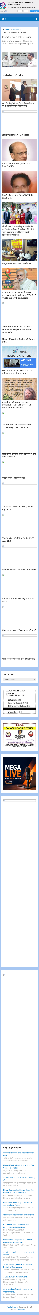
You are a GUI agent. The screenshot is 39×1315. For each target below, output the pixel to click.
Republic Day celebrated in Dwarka (19, 569)
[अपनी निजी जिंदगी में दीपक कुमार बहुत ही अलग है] (19, 645)
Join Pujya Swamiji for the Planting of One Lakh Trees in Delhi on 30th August (16, 405)
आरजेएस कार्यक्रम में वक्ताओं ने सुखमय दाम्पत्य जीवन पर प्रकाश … (17, 1290)
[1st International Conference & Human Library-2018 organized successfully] (19, 313)
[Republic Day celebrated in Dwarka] (19, 556)
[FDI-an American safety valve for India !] (19, 585)
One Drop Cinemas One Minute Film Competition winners (17, 372)
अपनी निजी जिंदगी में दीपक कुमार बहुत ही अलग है (18, 658)
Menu (3, 19)
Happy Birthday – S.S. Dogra (15, 134)
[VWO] (7, 11)
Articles (16, 30)
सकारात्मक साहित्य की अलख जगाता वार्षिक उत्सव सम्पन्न (18, 1154)
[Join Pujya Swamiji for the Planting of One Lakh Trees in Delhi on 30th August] (19, 389)
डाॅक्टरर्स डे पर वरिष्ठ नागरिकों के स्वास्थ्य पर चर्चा (18, 1215)
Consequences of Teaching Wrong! (19, 630)
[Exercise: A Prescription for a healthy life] (19, 150)
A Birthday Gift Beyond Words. (15, 1277)
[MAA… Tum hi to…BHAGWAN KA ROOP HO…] (19, 182)
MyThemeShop (23, 1309)
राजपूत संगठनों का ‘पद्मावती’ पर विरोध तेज (16, 263)
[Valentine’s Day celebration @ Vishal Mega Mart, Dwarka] (19, 417)
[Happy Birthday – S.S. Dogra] (19, 121)
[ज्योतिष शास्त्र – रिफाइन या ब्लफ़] (19, 468)
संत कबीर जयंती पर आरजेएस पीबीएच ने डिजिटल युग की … (19, 1179)
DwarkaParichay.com (12, 41)
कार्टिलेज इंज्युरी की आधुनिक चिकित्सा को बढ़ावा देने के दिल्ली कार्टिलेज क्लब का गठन (18, 104)
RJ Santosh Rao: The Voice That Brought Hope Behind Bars (16, 1226)
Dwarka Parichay (13, 1307)
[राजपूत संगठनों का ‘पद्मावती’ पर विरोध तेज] (19, 250)
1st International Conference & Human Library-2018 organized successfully (17, 329)
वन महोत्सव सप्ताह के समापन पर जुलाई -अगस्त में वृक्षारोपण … (18, 1253)
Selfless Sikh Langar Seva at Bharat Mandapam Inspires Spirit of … (17, 1241)
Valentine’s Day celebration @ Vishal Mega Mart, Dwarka (16, 426)
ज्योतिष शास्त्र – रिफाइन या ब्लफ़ (13, 478)
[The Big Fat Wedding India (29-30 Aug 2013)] (19, 525)
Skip (22, 11)
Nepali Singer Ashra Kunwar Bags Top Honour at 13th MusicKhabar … (18, 1191)
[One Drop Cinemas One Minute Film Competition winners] (19, 357)
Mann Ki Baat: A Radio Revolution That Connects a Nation (18, 1166)
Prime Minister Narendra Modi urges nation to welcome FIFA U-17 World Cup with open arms (19, 295)
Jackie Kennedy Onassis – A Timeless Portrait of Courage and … (18, 1265)
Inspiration (22, 44)
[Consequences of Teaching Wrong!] (19, 617)
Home (8, 30)
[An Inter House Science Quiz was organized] (19, 493)
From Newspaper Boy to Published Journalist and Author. (17, 1203)
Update (30, 44)
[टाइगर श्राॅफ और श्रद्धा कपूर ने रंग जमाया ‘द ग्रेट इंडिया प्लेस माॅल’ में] (19, 441)
